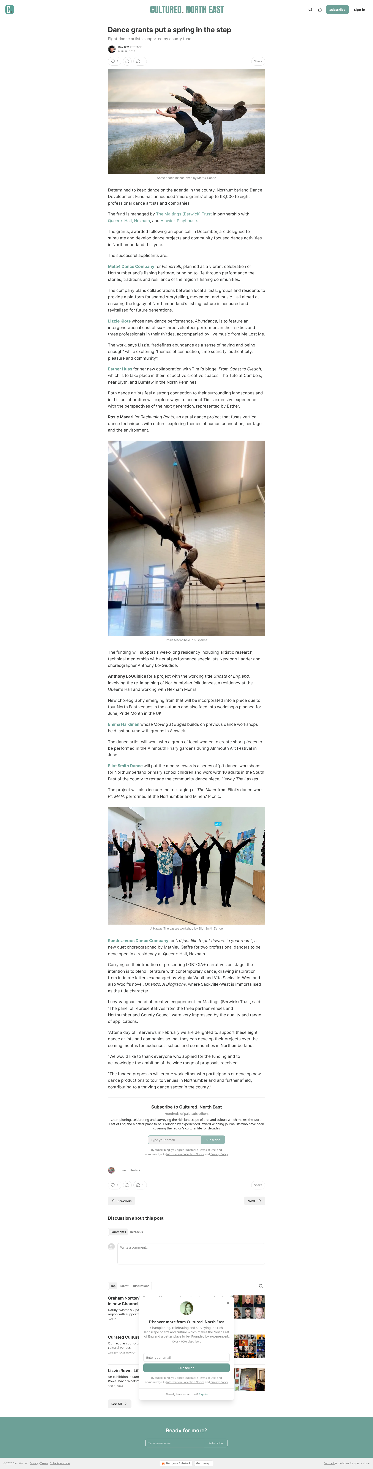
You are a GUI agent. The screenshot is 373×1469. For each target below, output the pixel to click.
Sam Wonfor (127, 1352)
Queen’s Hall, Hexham (129, 220)
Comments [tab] (118, 1232)
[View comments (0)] (127, 61)
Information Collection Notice (185, 1382)
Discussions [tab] (141, 1286)
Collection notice (60, 1463)
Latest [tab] (124, 1286)
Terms (44, 1463)
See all (116, 1404)
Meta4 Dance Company (131, 266)
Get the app (203, 1463)
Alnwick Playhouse (179, 220)
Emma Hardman (123, 724)
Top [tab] (113, 1286)
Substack (329, 1463)
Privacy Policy (219, 1382)
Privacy (34, 1463)
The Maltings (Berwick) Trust (184, 214)
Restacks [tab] (136, 1232)
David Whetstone (130, 47)
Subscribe (337, 9)
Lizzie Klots (120, 321)
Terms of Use (207, 1378)
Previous (124, 1201)
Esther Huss (120, 369)
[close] (227, 1303)
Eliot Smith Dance (125, 765)
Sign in (359, 9)
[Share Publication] (320, 9)
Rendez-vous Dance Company (138, 940)
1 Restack (134, 1170)
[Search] (310, 9)
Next (252, 1201)
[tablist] (126, 1232)
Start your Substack (178, 1463)
